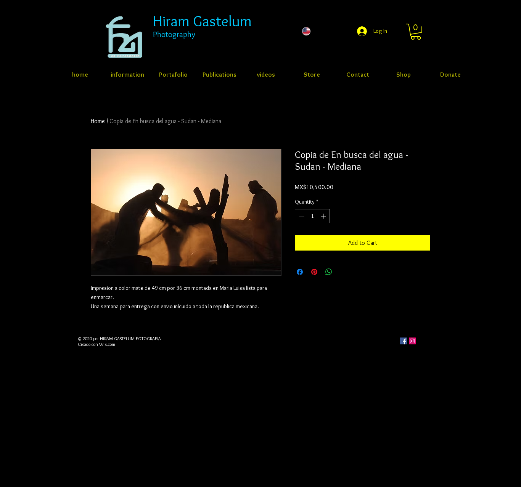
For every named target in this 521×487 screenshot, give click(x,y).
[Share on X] (343, 271)
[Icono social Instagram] (412, 341)
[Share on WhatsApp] (328, 271)
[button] (415, 32)
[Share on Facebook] (299, 271)
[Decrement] (301, 216)
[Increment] (324, 216)
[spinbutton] (312, 216)
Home (98, 121)
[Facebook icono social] (403, 341)
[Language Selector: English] (321, 31)
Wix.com (107, 344)
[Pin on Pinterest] (314, 271)
